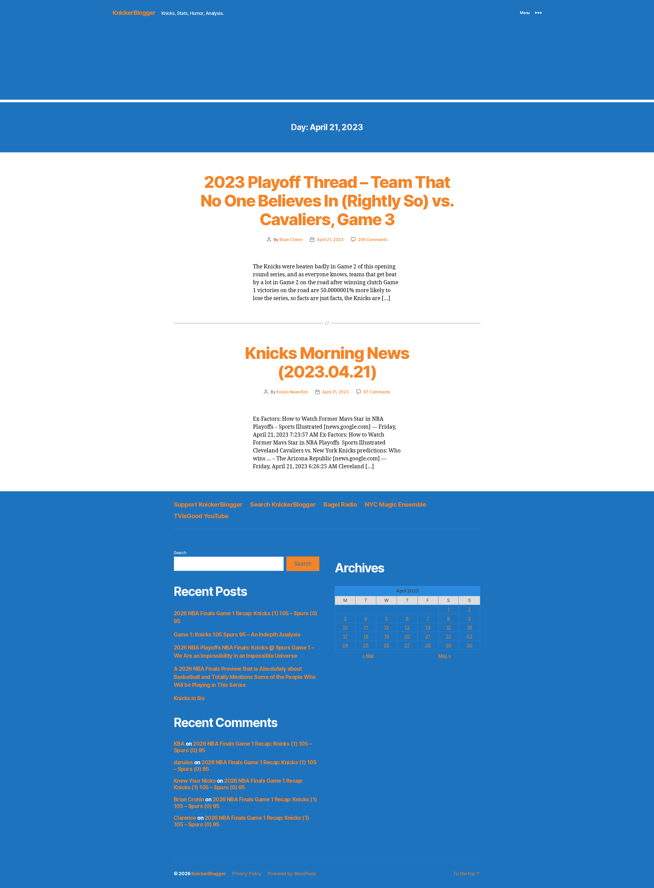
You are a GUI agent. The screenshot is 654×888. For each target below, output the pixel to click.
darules (183, 762)
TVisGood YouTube (201, 516)
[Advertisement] (327, 64)
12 (386, 627)
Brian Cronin (290, 239)
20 (407, 636)
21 (427, 636)
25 (365, 645)
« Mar (368, 655)
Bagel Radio (340, 504)
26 (386, 645)
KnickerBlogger (133, 13)
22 (448, 636)
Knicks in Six (189, 698)
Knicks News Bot (292, 391)
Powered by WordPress (291, 873)
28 (427, 645)
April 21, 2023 (330, 239)
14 (427, 627)
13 (407, 627)
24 (345, 645)
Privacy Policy (246, 873)
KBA (179, 744)
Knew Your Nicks (195, 781)
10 (345, 627)
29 (448, 645)
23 (469, 636)
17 (345, 636)
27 (407, 645)
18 (365, 636)
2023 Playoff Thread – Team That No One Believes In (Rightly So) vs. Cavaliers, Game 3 (327, 200)
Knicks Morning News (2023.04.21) (327, 362)
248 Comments (372, 239)
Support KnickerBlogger (208, 504)
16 (469, 627)
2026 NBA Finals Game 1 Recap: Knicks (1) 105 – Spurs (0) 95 (238, 784)
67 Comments (377, 391)
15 (448, 627)
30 (469, 645)
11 (366, 627)
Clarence (185, 818)
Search (180, 552)
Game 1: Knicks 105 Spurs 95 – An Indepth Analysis (237, 634)
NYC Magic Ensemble (395, 504)
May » (444, 655)
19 (386, 636)
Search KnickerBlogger (283, 504)
